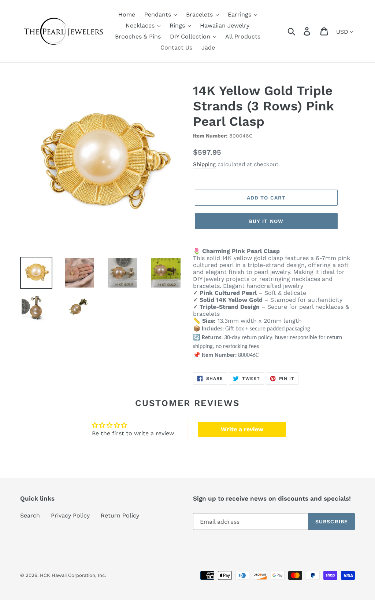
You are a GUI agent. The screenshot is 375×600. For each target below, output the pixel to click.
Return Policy (120, 515)
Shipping (204, 164)
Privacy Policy (70, 515)
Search (30, 515)
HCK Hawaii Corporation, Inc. (73, 575)
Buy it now (266, 221)
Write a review (242, 429)
